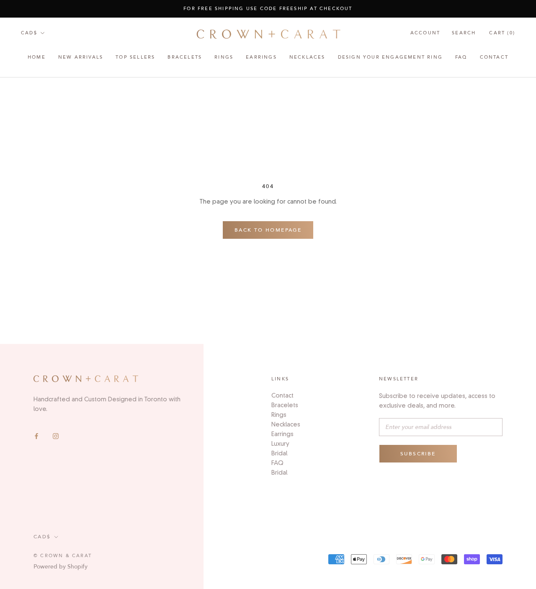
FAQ (461, 57)
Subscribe (418, 454)
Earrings (282, 434)
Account (425, 33)
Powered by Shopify (61, 566)
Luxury (280, 443)
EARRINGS (261, 57)
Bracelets (185, 57)
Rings (278, 414)
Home (37, 57)
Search (464, 33)
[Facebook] (36, 436)
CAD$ (29, 33)
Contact (494, 57)
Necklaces (307, 57)
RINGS (223, 57)
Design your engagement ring (390, 57)
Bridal (279, 453)
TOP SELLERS (135, 57)
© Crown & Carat (63, 555)
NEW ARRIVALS (80, 57)
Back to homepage (268, 230)
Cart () (502, 33)
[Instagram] (56, 436)
